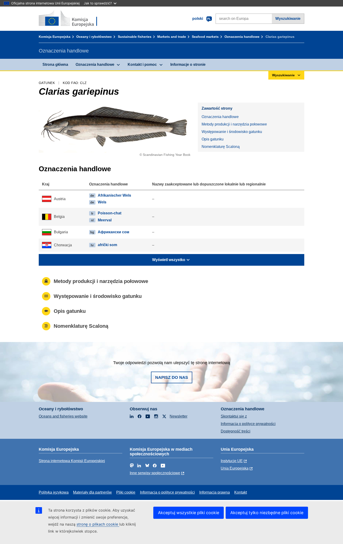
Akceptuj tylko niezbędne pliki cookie (266, 512)
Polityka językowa (54, 492)
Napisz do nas (171, 377)
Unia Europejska (234, 468)
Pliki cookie (125, 492)
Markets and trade (171, 36)
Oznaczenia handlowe (241, 36)
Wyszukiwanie (288, 19)
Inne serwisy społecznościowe (155, 473)
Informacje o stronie (188, 64)
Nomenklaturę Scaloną (221, 147)
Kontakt (240, 492)
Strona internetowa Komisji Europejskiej (72, 461)
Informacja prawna (214, 492)
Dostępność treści (235, 431)
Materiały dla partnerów (92, 492)
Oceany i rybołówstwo (94, 36)
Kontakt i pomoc (142, 64)
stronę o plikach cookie (98, 524)
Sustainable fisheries (134, 36)
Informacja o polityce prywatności (248, 424)
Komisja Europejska (54, 36)
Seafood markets (205, 36)
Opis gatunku (213, 139)
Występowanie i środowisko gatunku (232, 132)
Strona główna (55, 64)
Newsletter (178, 416)
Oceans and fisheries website (63, 416)
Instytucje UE (232, 461)
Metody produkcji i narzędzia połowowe (234, 124)
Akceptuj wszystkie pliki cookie (188, 512)
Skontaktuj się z (234, 416)
